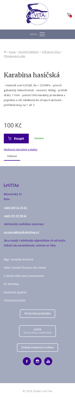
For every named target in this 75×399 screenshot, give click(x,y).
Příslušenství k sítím (14, 56)
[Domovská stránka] (5, 52)
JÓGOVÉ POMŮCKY (29, 52)
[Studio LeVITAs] (37, 15)
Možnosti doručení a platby (21, 149)
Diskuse (12, 156)
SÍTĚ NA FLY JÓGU (51, 52)
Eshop (12, 52)
